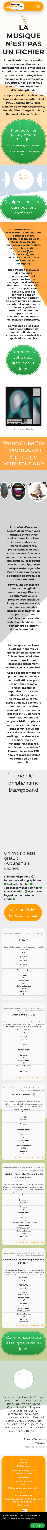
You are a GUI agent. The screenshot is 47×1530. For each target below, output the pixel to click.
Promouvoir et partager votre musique (23, 141)
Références (23, 1466)
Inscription (24, 1477)
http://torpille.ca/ (34, 1446)
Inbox (23, 1492)
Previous (3, 180)
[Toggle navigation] (38, 6)
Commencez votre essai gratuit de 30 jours (23, 360)
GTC (23, 1484)
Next (44, 180)
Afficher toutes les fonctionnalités (29, 998)
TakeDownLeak (23, 1495)
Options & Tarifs (23, 1473)
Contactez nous (23, 1481)
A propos (24, 1462)
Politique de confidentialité (23, 1488)
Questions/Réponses (23, 1470)
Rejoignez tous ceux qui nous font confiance (23, 207)
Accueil (23, 1459)
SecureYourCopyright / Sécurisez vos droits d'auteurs (23, 1500)
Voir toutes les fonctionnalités (23, 912)
